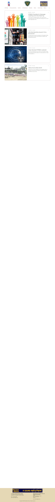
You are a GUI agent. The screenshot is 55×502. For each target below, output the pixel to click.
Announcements (13, 7)
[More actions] (48, 12)
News (35, 7)
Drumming (40, 7)
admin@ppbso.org (15, 497)
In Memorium (25, 7)
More (45, 7)
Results (30, 7)
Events (19, 7)
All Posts (6, 7)
